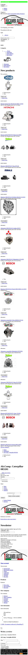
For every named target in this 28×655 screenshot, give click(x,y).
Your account (5, 563)
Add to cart (4, 479)
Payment (6, 600)
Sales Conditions (7, 597)
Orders (5, 571)
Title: (2, 640)
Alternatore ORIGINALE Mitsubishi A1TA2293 (12, 259)
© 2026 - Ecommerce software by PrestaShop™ (12, 624)
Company (6, 598)
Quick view (4, 98)
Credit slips (6, 572)
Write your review (5, 472)
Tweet (5, 487)
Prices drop (6, 585)
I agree (21, 653)
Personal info (7, 568)
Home (7, 51)
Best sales (6, 587)
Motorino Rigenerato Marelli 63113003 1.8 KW (12, 103)
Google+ (6, 489)
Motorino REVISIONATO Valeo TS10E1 (11, 413)
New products (7, 586)
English (5, 9)
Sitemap (5, 602)
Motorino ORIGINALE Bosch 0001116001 (11, 444)
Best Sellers (9, 55)
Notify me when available (14, 496)
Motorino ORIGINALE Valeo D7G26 (10, 166)
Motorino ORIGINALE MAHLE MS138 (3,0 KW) (13, 197)
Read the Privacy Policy (12, 653)
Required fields (5, 646)
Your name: (4, 645)
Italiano (5, 8)
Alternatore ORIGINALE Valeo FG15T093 (11, 382)
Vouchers (6, 575)
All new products (5, 447)
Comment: (3, 643)
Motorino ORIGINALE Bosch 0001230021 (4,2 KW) (13, 289)
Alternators (9, 52)
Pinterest (6, 490)
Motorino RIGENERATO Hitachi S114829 (11, 135)
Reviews (6, 501)
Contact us (6, 601)
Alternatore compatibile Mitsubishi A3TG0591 (12, 351)
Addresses (6, 574)
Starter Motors (10, 53)
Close (2, 648)
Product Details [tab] (7, 500)
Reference (3, 516)
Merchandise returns (8, 570)
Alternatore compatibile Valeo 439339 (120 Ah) (12, 320)
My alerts (6, 576)
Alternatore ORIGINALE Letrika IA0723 (10, 228)
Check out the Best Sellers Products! (16, 13)
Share (5, 486)
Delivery (6, 596)
